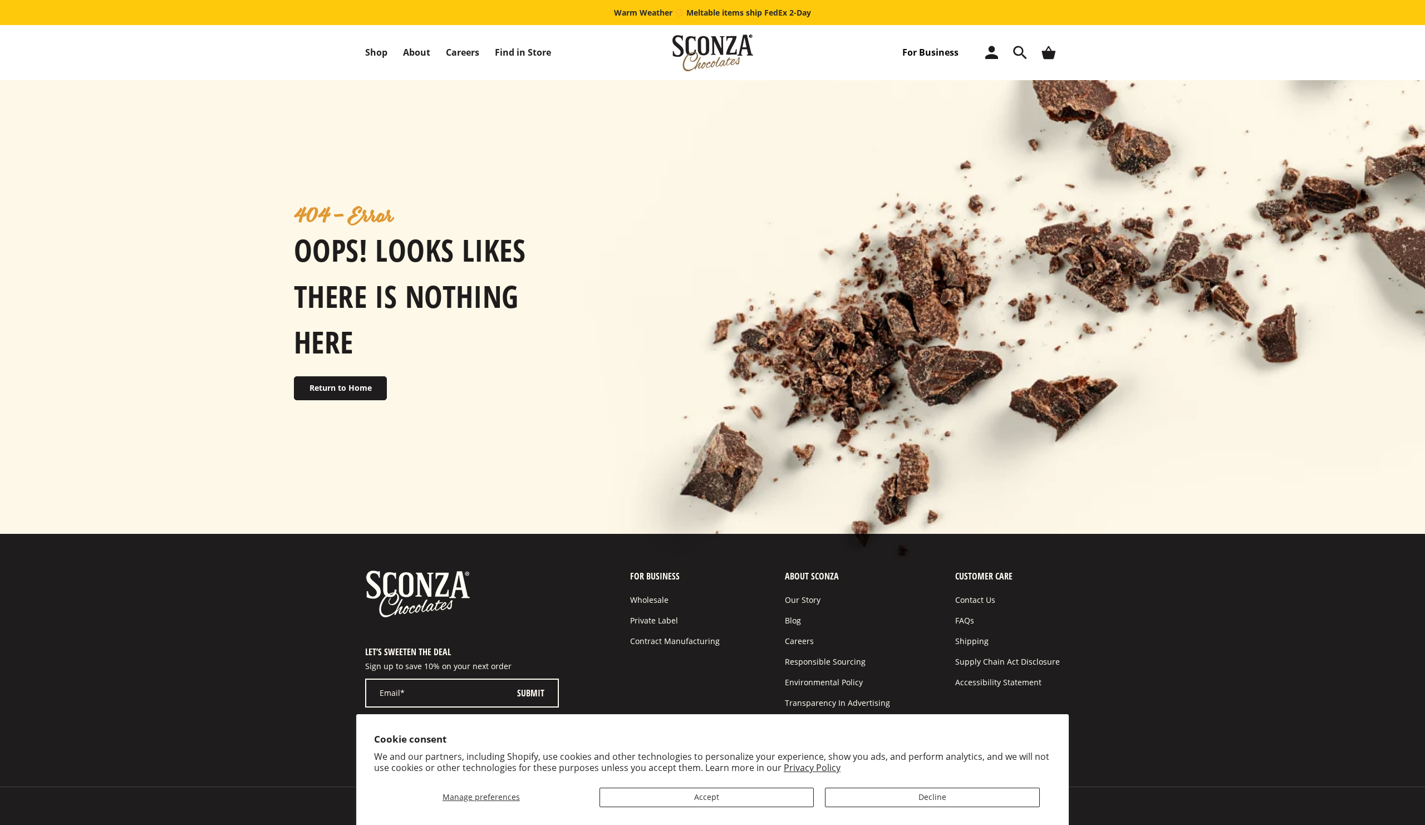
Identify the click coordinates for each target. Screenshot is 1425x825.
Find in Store (523, 52)
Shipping (972, 641)
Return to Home (340, 387)
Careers (462, 52)
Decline (932, 797)
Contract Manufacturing (675, 641)
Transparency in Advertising (837, 703)
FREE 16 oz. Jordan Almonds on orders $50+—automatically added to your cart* (712, 12)
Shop (376, 52)
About (416, 52)
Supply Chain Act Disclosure (1007, 661)
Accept (706, 797)
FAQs (964, 620)
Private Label (654, 620)
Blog (793, 620)
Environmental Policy (824, 682)
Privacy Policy (812, 767)
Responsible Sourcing (825, 661)
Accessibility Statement (998, 682)
